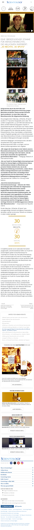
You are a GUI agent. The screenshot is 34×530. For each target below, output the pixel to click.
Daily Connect (4, 479)
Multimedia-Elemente (6, 321)
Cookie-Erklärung (14, 524)
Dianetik (10, 509)
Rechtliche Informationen (6, 526)
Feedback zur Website (8, 493)
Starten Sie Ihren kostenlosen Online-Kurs (17, 511)
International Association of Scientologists (10, 515)
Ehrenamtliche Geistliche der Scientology (10, 513)
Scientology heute (6, 477)
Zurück (3, 303)
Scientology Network (17, 509)
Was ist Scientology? (6, 468)
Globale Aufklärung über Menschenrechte (11, 319)
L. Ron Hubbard (4, 509)
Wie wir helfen (5, 483)
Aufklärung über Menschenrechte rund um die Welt (13, 336)
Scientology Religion (27, 509)
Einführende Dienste (6, 472)
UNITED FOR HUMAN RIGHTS (17, 314)
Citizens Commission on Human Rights (9, 520)
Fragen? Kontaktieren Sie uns (10, 490)
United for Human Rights (6, 518)
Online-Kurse (4, 470)
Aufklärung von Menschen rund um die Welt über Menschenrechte (16, 325)
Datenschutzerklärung (5, 524)
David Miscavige (4, 511)
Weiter (31, 303)
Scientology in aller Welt (7, 481)
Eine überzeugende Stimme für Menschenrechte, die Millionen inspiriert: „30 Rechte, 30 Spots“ (16, 329)
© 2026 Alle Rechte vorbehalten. (15, 523)
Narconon (3, 517)
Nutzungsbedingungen (24, 524)
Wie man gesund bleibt (7, 486)
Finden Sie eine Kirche (8, 495)
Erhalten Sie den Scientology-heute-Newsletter (14, 503)
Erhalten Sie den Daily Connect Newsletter (13, 500)
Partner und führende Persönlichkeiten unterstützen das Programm (15, 340)
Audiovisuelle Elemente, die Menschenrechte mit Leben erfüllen (27, 307)
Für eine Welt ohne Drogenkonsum (13, 517)
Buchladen (3, 474)
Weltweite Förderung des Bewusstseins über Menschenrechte (14, 317)
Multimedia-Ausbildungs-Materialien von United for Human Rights (6, 307)
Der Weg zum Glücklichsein (25, 515)
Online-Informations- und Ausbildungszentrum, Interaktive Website (16, 334)
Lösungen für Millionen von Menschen (10, 338)
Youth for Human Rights (17, 518)
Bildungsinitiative (5, 323)
